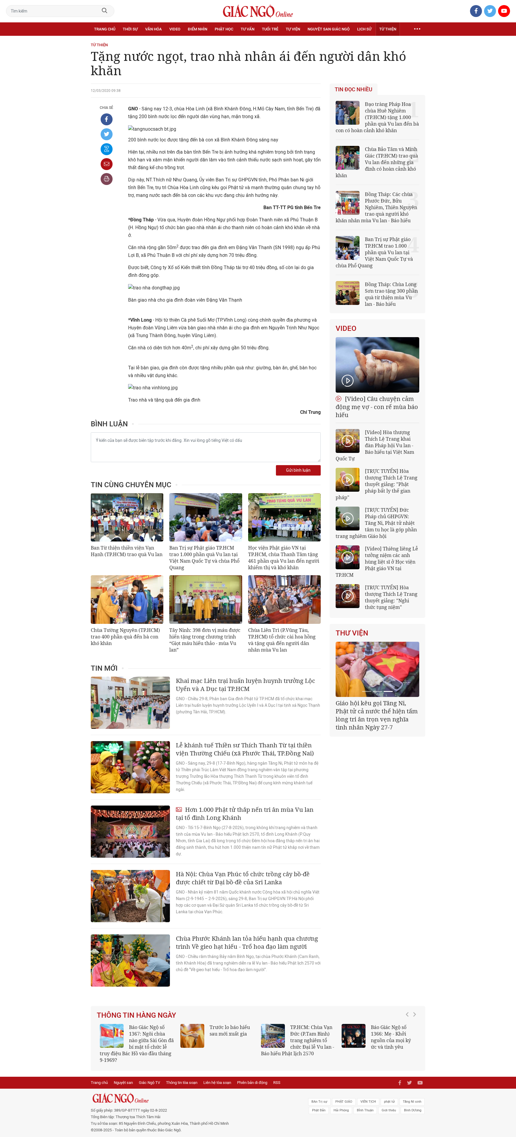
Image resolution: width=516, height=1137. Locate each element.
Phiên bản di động (252, 1082)
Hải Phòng (341, 1110)
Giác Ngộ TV (149, 1082)
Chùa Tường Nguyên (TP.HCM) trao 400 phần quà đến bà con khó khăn (125, 637)
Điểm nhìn (197, 29)
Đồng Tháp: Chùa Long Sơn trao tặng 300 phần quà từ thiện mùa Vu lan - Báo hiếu (391, 294)
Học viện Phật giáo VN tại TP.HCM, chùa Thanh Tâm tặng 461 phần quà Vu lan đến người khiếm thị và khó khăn (283, 557)
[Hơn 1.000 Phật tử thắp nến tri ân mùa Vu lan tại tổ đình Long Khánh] (130, 832)
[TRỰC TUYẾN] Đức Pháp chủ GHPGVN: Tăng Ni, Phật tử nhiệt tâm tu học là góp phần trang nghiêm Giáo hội (376, 523)
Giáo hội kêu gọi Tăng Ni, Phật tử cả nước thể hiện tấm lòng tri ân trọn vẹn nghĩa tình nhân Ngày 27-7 (377, 715)
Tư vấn (247, 29)
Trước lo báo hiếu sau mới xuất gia (230, 1030)
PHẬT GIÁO (343, 1102)
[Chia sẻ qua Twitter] (107, 134)
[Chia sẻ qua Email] (107, 164)
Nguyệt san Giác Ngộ (329, 29)
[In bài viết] (107, 179)
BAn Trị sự (319, 1102)
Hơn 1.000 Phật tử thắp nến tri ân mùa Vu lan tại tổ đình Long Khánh (245, 814)
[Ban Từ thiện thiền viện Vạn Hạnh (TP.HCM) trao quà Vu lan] (127, 517)
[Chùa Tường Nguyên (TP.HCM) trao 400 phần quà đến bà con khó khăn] (127, 599)
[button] (409, 1040)
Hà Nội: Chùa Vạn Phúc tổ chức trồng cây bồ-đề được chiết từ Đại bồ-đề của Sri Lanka (243, 878)
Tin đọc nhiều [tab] (353, 89)
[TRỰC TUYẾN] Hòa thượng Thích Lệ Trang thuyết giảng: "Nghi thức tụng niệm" (391, 597)
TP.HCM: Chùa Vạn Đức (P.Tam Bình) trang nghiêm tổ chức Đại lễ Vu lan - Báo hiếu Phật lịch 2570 (297, 1040)
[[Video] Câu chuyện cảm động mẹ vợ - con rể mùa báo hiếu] (377, 365)
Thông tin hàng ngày (136, 1015)
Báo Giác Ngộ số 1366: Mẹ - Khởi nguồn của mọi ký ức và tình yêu (391, 1037)
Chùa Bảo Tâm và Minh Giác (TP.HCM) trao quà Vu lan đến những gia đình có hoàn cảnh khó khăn (377, 162)
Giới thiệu (389, 1110)
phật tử (389, 1102)
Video (174, 29)
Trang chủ (104, 29)
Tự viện (293, 29)
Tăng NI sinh (412, 1102)
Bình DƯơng (412, 1110)
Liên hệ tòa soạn (217, 1082)
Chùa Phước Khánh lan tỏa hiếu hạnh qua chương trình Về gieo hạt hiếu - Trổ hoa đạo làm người (247, 942)
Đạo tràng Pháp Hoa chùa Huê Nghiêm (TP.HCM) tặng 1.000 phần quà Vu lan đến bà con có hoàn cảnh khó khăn (377, 117)
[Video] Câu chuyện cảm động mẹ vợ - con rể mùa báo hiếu (377, 407)
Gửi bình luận (298, 470)
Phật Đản (318, 1110)
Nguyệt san (123, 1082)
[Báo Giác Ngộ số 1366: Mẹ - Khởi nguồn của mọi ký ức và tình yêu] (354, 1036)
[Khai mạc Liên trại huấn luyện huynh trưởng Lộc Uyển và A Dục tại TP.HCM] (130, 703)
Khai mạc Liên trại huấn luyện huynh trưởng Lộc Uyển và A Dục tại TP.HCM (245, 685)
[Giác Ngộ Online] (191, 1098)
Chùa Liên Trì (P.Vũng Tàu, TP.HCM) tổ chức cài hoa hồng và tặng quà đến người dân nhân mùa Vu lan (282, 640)
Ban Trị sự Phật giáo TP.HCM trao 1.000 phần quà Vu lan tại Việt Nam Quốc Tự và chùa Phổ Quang (204, 557)
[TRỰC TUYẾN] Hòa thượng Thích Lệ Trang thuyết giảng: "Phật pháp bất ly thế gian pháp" (376, 484)
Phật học (224, 29)
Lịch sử (364, 29)
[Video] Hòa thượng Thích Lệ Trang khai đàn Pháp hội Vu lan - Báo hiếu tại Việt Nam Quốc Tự (375, 445)
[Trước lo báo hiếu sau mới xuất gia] (192, 1036)
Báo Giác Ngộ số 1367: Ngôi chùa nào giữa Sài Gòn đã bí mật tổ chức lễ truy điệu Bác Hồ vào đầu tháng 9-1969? (137, 1043)
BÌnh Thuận (365, 1110)
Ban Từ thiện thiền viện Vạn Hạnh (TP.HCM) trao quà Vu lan (126, 551)
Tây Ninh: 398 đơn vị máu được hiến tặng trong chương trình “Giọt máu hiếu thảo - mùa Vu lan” (204, 640)
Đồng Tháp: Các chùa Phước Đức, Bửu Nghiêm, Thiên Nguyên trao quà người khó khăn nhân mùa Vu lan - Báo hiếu (376, 207)
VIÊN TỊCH (368, 1102)
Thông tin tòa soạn (181, 1082)
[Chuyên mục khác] (417, 29)
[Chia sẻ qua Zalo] (107, 149)
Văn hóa (153, 29)
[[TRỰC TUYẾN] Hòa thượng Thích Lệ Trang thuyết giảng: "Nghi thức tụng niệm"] (348, 596)
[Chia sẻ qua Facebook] (107, 119)
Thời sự (130, 29)
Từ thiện (387, 29)
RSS (276, 1082)
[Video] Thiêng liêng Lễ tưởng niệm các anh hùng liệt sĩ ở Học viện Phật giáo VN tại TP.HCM (377, 561)
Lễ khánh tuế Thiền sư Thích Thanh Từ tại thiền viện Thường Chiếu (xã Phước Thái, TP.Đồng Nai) (245, 749)
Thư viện (352, 633)
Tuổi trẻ (270, 29)
